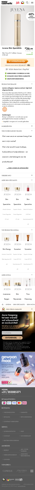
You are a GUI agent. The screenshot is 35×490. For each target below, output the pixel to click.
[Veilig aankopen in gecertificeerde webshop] (19, 479)
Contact (7, 436)
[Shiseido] (21, 471)
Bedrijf (6, 450)
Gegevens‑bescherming (25, 455)
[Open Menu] (7, 3)
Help (22, 431)
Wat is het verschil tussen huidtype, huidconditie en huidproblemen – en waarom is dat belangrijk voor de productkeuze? (15, 154)
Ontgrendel (11, 338)
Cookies (7, 459)
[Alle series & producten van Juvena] (17, 10)
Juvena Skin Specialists (12, 48)
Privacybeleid (9, 343)
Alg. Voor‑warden (24, 450)
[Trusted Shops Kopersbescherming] (4, 479)
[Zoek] (27, 2)
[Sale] (17, 2)
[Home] (2, 304)
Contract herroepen (11, 421)
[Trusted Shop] (22, 2)
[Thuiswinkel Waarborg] (10, 479)
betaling (7, 417)
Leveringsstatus (9, 431)
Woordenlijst (26, 436)
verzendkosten (21, 486)
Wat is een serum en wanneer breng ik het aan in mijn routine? (17, 138)
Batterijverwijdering (11, 440)
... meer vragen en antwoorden (17, 168)
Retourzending (26, 417)
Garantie (24, 412)
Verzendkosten (9, 412)
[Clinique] (8, 471)
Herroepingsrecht (10, 455)
